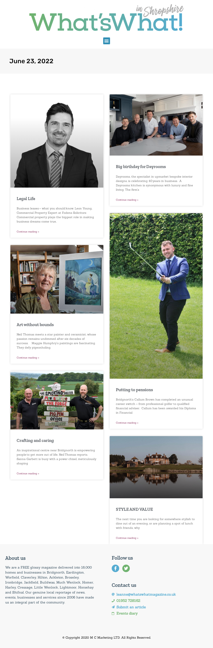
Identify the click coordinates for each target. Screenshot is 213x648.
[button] (106, 40)
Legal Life (26, 198)
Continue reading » (28, 231)
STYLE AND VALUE (134, 509)
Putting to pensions (134, 389)
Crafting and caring (35, 440)
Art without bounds (35, 324)
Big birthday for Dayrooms (141, 166)
